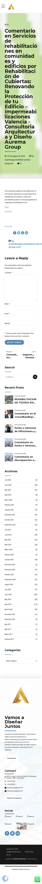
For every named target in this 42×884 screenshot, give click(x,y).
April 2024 (8, 604)
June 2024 (8, 594)
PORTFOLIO (29, 852)
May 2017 (8, 624)
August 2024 (9, 584)
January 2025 (9, 560)
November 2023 (10, 619)
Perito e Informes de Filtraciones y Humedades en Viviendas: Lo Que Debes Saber (25, 430)
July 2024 (8, 589)
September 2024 (10, 579)
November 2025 (10, 515)
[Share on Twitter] (18, 232)
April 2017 (8, 629)
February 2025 (9, 555)
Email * (7, 314)
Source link (8, 212)
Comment (9, 273)
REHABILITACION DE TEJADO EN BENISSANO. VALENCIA (25, 401)
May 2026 (8, 490)
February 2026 (9, 505)
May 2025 (8, 540)
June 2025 (8, 535)
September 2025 (10, 525)
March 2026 (8, 500)
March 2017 (8, 634)
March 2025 (8, 550)
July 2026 (8, 480)
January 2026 (9, 510)
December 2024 (10, 565)
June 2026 (8, 485)
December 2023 (10, 614)
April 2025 (8, 545)
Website (7, 323)
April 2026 (8, 495)
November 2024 (10, 570)
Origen (7, 207)
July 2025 (8, 530)
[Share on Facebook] (14, 232)
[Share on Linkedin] (22, 232)
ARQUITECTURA (12, 849)
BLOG (9, 855)
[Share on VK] (26, 232)
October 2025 (9, 520)
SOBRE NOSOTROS (14, 852)
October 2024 (9, 575)
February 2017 (9, 639)
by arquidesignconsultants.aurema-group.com (19, 159)
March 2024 (8, 609)
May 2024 (8, 599)
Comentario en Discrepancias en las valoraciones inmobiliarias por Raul (25, 458)
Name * (7, 304)
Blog (7, 25)
